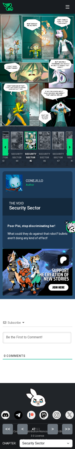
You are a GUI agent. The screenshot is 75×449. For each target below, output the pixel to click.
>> (67, 429)
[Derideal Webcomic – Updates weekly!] (7, 7)
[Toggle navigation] (67, 7)
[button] (69, 147)
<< (7, 429)
